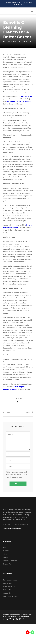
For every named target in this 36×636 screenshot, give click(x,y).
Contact (6, 557)
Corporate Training (10, 596)
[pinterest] (16, 5)
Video (5, 554)
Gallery (5, 551)
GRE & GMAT (7, 590)
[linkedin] (14, 5)
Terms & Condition (10, 561)
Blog (4, 547)
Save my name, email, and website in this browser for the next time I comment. (17, 474)
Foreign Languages (10, 580)
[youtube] (21, 5)
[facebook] (3, 619)
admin (8, 42)
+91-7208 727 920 (10, 524)
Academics (7, 593)
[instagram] (23, 5)
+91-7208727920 (27, 3)
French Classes (19, 42)
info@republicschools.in (13, 3)
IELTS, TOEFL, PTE (9, 586)
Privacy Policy (8, 564)
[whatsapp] (23, 619)
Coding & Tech (8, 583)
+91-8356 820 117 (23, 524)
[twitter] (18, 5)
